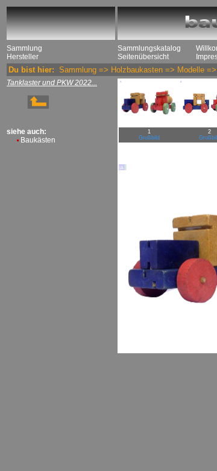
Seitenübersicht (143, 57)
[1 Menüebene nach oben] (28, 106)
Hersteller (23, 57)
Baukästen (37, 140)
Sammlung (24, 48)
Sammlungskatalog (149, 48)
